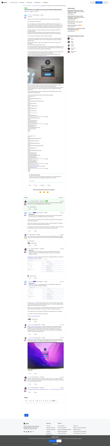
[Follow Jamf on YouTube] (28, 431)
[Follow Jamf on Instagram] (31, 431)
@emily (35, 256)
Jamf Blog (48, 431)
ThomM (72, 44)
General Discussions (14, 2)
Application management (62, 431)
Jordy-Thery (73, 48)
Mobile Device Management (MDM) (64, 429)
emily (29, 234)
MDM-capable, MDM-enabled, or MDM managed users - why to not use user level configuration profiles (76, 17)
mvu (71, 38)
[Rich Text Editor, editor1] (44, 407)
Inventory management (62, 433)
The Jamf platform (61, 425)
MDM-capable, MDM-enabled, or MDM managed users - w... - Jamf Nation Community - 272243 (46, 389)
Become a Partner (49, 435)
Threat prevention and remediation (79, 431)
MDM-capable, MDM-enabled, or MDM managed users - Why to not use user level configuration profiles (76, 11)
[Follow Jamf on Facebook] (33, 431)
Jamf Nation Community (50, 429)
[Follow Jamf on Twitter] (24, 431)
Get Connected (29, 2)
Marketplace (48, 433)
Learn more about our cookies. (75, 438)
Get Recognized (37, 2)
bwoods (29, 201)
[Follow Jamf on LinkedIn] (26, 431)
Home (24, 5)
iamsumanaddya (31, 324)
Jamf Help (48, 425)
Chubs (72, 41)
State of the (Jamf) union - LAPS (74, 25)
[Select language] (94, 2)
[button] (98, 2)
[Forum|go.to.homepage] (4, 2)
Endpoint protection (77, 429)
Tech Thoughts (70, 14)
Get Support (21, 2)
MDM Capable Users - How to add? (74, 21)
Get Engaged (45, 2)
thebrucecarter (73, 51)
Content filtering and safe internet (79, 433)
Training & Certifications (50, 427)
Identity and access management (79, 427)
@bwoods (32, 302)
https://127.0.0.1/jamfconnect (36, 166)
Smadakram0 (30, 212)
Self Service (75, 425)
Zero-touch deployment (62, 427)
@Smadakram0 (30, 256)
